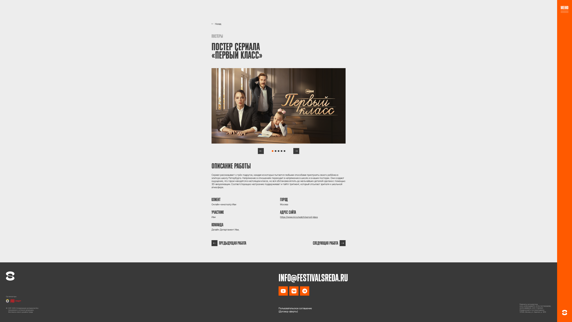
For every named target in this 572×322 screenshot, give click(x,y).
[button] (261, 151)
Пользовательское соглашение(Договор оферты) (295, 310)
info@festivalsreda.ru (313, 278)
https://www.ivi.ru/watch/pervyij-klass (299, 217)
